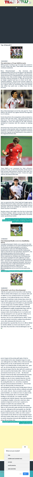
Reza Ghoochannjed (26, 271)
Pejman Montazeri (26, 220)
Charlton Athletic (16, 421)
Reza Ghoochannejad (19, 222)
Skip (21, 473)
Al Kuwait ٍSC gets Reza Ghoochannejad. (13, 290)
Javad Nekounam (14, 271)
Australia (16, 219)
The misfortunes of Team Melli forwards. (13, 63)
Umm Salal (29, 222)
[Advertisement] (16, 26)
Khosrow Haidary (15, 220)
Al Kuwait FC (9, 219)
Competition (24, 219)
